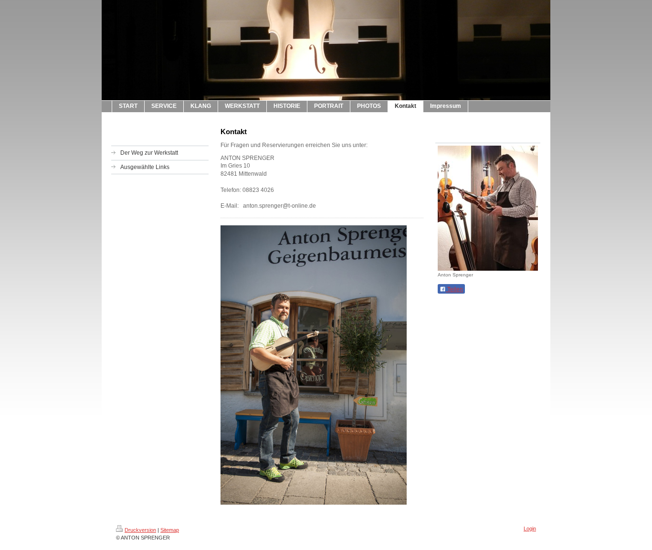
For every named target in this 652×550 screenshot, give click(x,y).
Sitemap (169, 530)
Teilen (454, 289)
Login (530, 528)
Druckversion (140, 530)
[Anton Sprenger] (488, 208)
